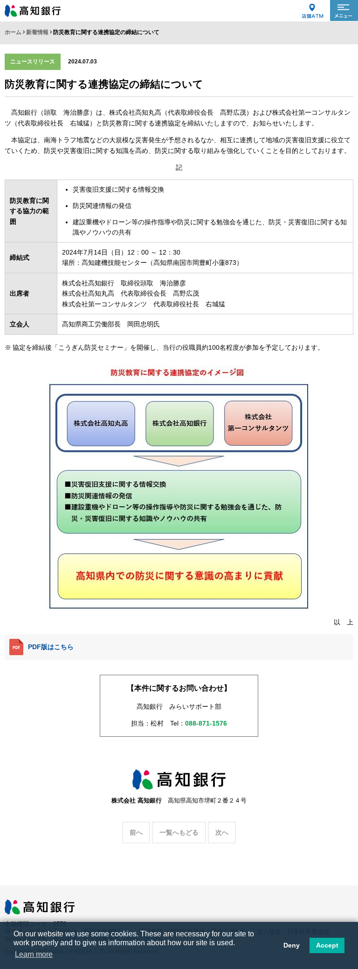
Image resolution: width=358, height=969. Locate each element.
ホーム (13, 32)
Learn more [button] (34, 954)
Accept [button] (327, 945)
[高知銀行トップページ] (40, 904)
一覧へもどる (179, 832)
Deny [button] (291, 945)
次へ (221, 832)
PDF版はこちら (51, 647)
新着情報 (37, 32)
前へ (136, 832)
